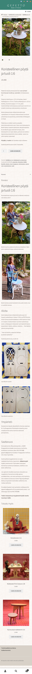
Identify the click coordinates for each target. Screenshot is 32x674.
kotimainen (22, 164)
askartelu (15, 162)
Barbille (3, 164)
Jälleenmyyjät (24, 461)
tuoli (13, 166)
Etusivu (5, 14)
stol (2, 166)
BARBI (25, 162)
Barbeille (20, 162)
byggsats (15, 164)
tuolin (9, 140)
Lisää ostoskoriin (15, 151)
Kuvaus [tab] (3, 174)
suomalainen (7, 166)
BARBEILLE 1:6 (26, 14)
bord (11, 164)
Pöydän (3, 140)
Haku (16, 671)
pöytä (27, 164)
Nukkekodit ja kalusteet (15, 14)
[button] (28, 20)
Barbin (7, 164)
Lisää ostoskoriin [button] (16, 545)
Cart (24, 669)
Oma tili (5, 671)
